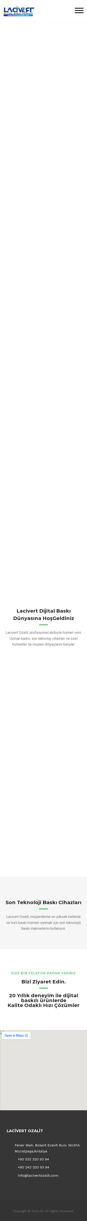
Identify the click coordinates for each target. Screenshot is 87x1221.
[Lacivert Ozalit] (19, 11)
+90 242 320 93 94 (33, 1167)
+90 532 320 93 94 (33, 1159)
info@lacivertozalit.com (38, 1175)
